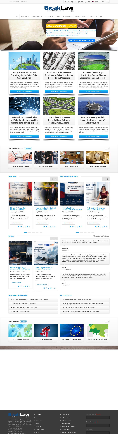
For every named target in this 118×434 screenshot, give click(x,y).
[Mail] (89, 1)
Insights (11, 236)
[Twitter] (68, 1)
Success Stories (66, 295)
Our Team (48, 16)
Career (58, 16)
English (96, 1)
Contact (25, 1)
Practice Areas (36, 16)
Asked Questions (18, 295)
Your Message (89, 429)
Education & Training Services (68, 432)
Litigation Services (66, 423)
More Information (16, 223)
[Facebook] (65, 1)
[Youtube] (82, 1)
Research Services (66, 429)
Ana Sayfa (38, 418)
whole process (28, 148)
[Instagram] (79, 1)
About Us (24, 16)
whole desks (23, 321)
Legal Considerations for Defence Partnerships (44, 268)
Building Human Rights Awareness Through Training (20, 268)
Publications (67, 16)
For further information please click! (24, 91)
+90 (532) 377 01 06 (14, 1)
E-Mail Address (92, 422)
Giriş (103, 1)
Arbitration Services (66, 420)
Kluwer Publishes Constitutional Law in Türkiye (72, 208)
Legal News (12, 176)
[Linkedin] (75, 1)
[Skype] (72, 1)
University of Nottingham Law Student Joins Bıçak (96, 208)
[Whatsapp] (85, 1)
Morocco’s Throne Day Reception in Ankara (18, 208)
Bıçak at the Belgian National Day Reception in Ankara (46, 208)
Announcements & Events (69, 176)
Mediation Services (66, 418)
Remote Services (80, 16)
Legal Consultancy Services (68, 426)
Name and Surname (93, 414)
